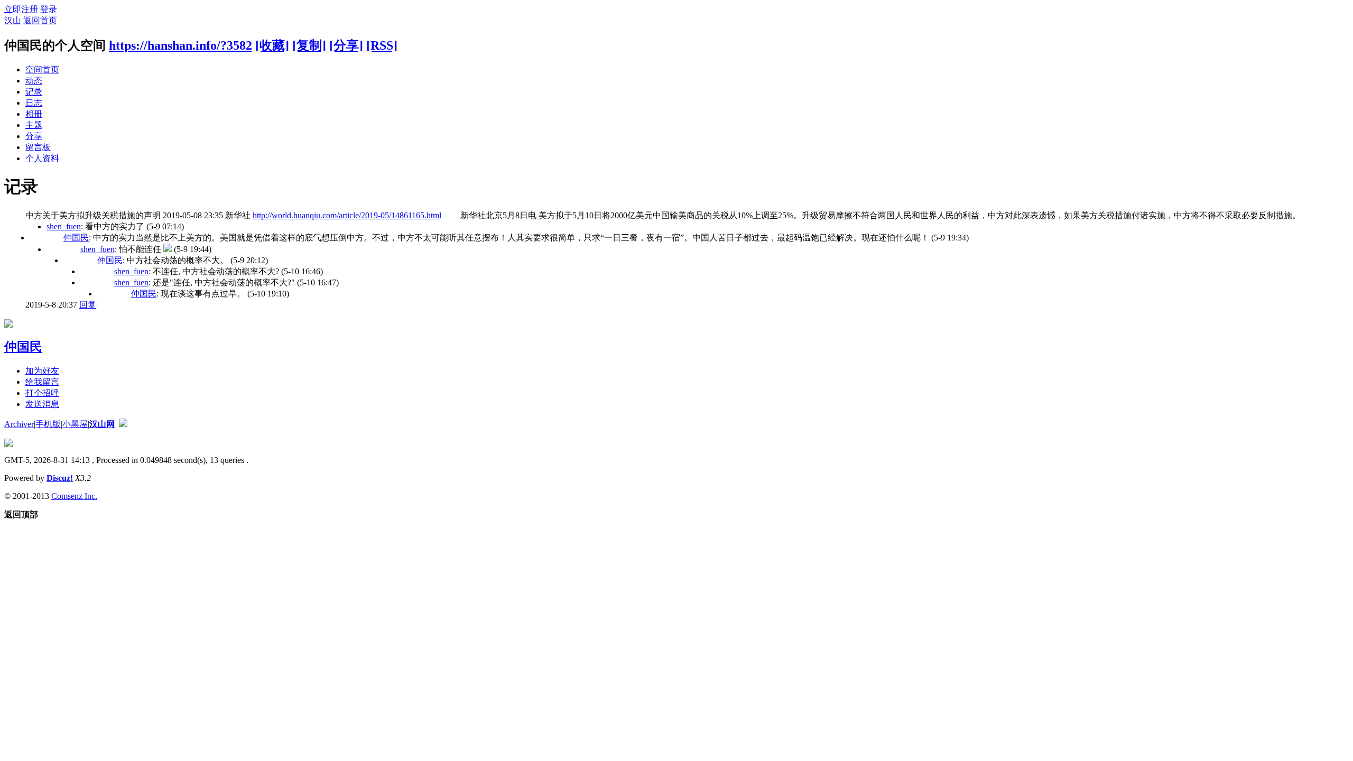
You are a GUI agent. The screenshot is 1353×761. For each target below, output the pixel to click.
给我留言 (42, 381)
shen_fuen (64, 226)
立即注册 (21, 9)
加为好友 (42, 370)
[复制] (309, 45)
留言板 (38, 147)
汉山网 (102, 424)
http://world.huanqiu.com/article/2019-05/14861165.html (347, 215)
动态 (33, 80)
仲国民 (76, 237)
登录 (48, 9)
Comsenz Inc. (74, 495)
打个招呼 (42, 392)
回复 (87, 304)
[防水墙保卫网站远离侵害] (123, 424)
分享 (33, 136)
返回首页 (40, 20)
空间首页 (42, 69)
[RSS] (381, 45)
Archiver (19, 424)
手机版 (48, 424)
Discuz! (60, 478)
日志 (33, 102)
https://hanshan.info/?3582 (180, 45)
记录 (33, 91)
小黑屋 (75, 424)
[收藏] (272, 45)
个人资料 (42, 158)
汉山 (12, 20)
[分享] (346, 45)
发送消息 (42, 404)
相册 (33, 113)
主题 (33, 124)
